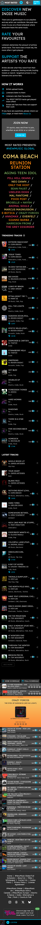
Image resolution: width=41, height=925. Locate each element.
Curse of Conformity (16, 800)
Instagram (10, 902)
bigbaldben (12, 756)
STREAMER (11, 736)
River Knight (13, 691)
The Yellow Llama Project (19, 794)
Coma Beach (20, 156)
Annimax (11, 216)
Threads (16, 902)
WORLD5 (10, 840)
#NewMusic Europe (20, 893)
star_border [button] (29, 687)
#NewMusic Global (14, 888)
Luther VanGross (15, 684)
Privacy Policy (20, 882)
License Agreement (25, 883)
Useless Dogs (19, 192)
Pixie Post (19, 199)
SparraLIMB (12, 814)
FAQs (4, 113)
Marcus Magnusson (19, 209)
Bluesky (29, 902)
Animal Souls (19, 206)
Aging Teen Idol (20, 173)
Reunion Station (20, 165)
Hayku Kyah (12, 769)
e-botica (8, 213)
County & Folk (25, 897)
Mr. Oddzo (11, 787)
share (37, 245)
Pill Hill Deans (19, 178)
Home (9, 876)
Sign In (36, 3)
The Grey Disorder (20, 226)
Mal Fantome (19, 195)
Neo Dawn (18, 181)
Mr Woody (11, 834)
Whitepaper (10, 880)
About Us (27, 113)
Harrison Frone (19, 223)
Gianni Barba (19, 220)
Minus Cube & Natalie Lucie (19, 820)
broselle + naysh (19, 202)
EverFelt (29, 216)
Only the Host (19, 185)
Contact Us (22, 880)
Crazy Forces (29, 213)
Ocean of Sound (14, 729)
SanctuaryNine (14, 827)
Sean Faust (19, 188)
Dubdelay (11, 749)
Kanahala (11, 807)
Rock (15, 897)
